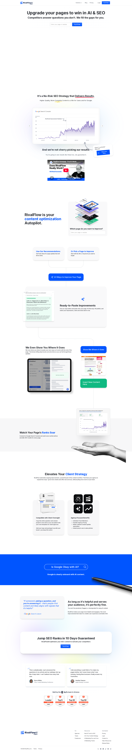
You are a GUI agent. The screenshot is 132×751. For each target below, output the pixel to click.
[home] (26, 3)
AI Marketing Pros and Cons (91, 738)
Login (99, 2)
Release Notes (106, 743)
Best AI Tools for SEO (89, 733)
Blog (86, 2)
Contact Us (105, 738)
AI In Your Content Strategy (91, 736)
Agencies (77, 733)
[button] (79, 2)
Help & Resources (106, 740)
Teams (76, 736)
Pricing (91, 2)
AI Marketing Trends (89, 740)
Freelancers (78, 738)
